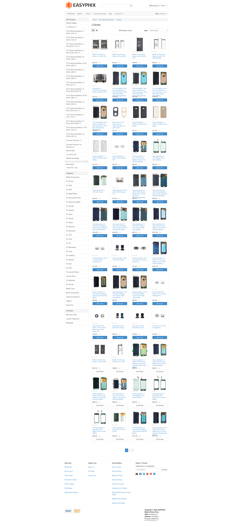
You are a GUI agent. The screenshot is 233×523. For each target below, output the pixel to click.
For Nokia (69, 222)
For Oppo (69, 214)
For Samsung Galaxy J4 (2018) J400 (75, 77)
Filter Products (70, 19)
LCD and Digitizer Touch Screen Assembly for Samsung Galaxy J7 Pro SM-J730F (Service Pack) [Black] (159, 92)
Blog (110, 13)
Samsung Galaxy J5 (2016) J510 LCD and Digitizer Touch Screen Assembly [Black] (159, 226)
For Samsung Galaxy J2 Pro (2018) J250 (76, 64)
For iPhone (69, 181)
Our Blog (91, 471)
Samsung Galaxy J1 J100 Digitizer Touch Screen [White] (138, 395)
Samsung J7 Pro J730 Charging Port (159, 327)
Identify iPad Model (118, 503)
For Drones (70, 284)
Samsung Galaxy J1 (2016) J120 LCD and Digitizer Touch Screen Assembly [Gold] (159, 362)
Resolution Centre (71, 479)
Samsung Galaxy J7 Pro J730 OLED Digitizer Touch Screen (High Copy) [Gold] (139, 294)
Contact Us (119, 13)
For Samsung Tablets (73, 202)
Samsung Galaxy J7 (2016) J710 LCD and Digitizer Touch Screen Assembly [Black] (159, 260)
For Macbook (70, 280)
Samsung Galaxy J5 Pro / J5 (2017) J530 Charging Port (100, 260)
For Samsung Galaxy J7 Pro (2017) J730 (76, 128)
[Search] (131, 5)
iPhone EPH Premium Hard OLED (121, 493)
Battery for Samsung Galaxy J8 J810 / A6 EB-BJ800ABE (158, 56)
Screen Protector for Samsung (73, 145)
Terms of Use (116, 467)
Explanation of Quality (119, 488)
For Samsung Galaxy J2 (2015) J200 (75, 57)
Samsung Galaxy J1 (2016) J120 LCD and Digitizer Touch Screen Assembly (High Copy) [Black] (139, 363)
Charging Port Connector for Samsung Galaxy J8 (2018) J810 (100, 90)
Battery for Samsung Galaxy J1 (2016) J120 (99, 55)
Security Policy (117, 479)
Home (95, 19)
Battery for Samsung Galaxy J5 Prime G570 (119, 55)
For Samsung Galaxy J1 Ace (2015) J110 (75, 45)
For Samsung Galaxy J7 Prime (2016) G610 (75, 122)
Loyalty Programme (72, 318)
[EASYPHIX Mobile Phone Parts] (81, 4)
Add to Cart (100, 66)
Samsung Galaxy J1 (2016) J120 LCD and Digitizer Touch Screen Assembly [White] (99, 396)
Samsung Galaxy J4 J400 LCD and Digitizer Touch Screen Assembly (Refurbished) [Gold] (119, 226)
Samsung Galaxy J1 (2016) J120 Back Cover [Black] (139, 124)
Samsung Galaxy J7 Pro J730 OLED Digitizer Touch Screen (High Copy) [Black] (119, 294)
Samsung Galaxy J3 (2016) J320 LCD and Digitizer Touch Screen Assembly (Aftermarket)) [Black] (139, 193)
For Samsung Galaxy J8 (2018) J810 (75, 135)
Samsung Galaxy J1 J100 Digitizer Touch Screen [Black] (158, 158)
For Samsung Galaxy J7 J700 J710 (75, 115)
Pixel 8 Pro (69, 305)
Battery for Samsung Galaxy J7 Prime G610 (99, 361)
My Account (69, 471)
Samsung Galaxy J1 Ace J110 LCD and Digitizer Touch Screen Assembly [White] (119, 396)
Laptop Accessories (73, 297)
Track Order (69, 475)
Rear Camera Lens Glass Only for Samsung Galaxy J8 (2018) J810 (118, 125)
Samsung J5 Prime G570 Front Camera (118, 327)
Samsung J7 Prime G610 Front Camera (138, 327)
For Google (70, 206)
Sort (146, 30)
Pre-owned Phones (72, 272)
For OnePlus (70, 255)
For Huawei (70, 210)
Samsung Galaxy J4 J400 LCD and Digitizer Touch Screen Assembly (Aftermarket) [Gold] (159, 192)
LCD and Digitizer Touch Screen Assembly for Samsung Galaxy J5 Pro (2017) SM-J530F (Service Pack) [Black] (119, 92)
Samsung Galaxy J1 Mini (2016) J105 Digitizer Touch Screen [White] (99, 430)
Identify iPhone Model (119, 498)
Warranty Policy (71, 314)
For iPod (69, 189)
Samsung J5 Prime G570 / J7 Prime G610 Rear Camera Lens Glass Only (99, 328)
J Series (72, 27)
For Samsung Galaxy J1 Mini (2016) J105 (75, 51)
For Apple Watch (71, 193)
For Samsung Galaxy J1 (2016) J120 (75, 38)
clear (76, 167)
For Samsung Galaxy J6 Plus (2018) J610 (75, 109)
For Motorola (70, 226)
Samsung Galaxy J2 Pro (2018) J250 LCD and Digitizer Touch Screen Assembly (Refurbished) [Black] (159, 431)
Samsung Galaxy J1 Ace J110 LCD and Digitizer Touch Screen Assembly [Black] (139, 158)
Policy (88, 13)
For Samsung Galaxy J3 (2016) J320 (75, 70)
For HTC (69, 235)
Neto (157, 520)
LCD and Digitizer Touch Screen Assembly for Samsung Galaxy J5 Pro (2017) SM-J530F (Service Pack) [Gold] (139, 92)
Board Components (72, 292)
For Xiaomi (69, 218)
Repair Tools (70, 288)
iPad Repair (68, 488)
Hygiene (69, 301)
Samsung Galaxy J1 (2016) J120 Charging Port (118, 158)
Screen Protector (75, 140)
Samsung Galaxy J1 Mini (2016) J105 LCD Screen (118, 429)
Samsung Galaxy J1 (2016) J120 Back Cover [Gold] (159, 124)
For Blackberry (71, 247)
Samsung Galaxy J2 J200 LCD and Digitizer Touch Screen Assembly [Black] (139, 430)
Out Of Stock (100, 371)
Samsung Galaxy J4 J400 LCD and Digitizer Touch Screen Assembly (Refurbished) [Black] (100, 226)
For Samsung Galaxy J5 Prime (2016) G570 (75, 90)
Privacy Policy (117, 471)
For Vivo (69, 264)
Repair (79, 13)
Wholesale (71, 13)
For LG (68, 243)
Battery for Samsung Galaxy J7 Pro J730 (118, 361)
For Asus (69, 251)
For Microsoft (70, 231)
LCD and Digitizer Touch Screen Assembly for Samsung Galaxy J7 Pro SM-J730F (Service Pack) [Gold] (100, 125)
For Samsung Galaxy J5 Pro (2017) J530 (76, 96)
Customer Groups (100, 13)
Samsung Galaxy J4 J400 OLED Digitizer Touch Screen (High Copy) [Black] (138, 226)
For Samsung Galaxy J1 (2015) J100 (75, 32)
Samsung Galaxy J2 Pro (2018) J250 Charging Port (119, 192)
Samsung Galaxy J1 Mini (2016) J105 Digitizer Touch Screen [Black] (159, 396)
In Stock (72, 154)
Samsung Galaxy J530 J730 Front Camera (119, 259)
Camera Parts (71, 276)
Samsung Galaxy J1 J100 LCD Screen (99, 191)
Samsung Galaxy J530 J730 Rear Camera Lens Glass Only (139, 260)
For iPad (69, 185)
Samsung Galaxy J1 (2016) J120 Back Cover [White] (100, 158)
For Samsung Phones (73, 197)
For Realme (70, 259)
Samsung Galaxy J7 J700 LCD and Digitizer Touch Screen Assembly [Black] (100, 294)
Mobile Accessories (72, 177)
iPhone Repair (69, 484)
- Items (158, 5)
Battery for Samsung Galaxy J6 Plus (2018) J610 (139, 56)
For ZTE (69, 268)
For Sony (69, 239)
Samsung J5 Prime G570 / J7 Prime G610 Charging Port (159, 293)
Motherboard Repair (71, 492)
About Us (91, 467)
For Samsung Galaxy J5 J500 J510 (75, 83)
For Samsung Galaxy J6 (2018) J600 (75, 103)
